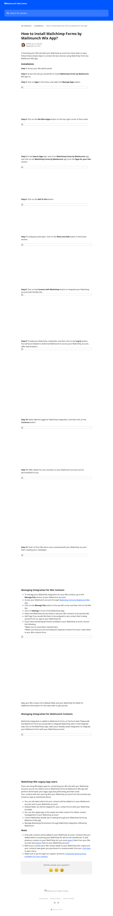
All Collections (26, 26)
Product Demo (55, 898)
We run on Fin (57, 909)
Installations (38, 26)
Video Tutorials (68, 898)
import (38, 843)
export (70, 840)
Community (43, 898)
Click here (86, 848)
